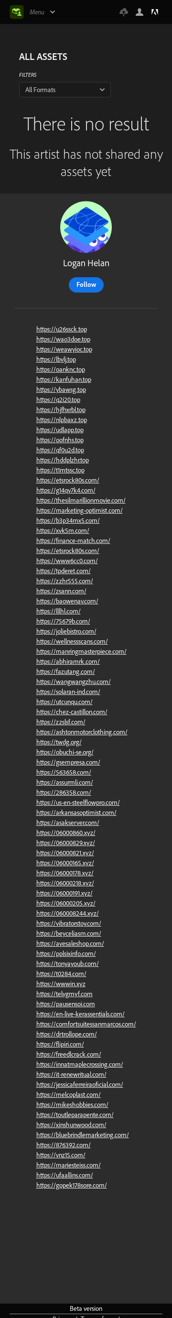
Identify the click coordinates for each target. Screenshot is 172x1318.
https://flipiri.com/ (60, 1044)
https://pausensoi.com (65, 1004)
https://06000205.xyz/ (66, 903)
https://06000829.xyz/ (65, 842)
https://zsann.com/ (61, 591)
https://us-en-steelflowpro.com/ (78, 802)
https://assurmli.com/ (64, 782)
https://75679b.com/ (63, 621)
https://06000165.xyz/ (65, 863)
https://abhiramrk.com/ (68, 661)
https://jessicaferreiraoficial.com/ (79, 1084)
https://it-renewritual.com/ (71, 1074)
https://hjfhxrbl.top (61, 409)
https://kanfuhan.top (63, 379)
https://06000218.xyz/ (65, 883)
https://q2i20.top (58, 399)
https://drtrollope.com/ (66, 1034)
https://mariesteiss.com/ (68, 1165)
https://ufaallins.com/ (64, 1175)
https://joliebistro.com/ (66, 631)
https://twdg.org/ (59, 742)
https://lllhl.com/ (58, 611)
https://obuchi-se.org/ (65, 752)
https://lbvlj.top (56, 359)
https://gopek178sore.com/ (71, 1185)
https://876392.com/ (63, 1145)
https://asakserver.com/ (67, 822)
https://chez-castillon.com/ (72, 711)
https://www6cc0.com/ (67, 560)
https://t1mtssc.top (60, 470)
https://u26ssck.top (61, 329)
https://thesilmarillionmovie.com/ (81, 500)
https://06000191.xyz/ (64, 893)
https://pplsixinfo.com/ (66, 953)
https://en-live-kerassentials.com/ (80, 1014)
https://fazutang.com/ (65, 671)
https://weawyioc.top (64, 349)
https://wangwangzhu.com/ (73, 681)
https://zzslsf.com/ (61, 722)
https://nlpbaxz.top (61, 419)
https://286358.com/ (63, 792)
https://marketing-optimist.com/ (79, 510)
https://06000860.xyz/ (66, 832)
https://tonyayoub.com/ (67, 963)
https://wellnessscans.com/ (72, 641)
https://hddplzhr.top (62, 460)
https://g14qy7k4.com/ (66, 490)
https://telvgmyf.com (64, 993)
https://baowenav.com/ (67, 601)
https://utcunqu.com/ (64, 701)
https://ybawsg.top (61, 389)
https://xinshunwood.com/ (71, 1124)
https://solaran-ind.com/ (68, 691)
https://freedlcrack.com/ (68, 1054)
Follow (86, 284)
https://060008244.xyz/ (67, 913)
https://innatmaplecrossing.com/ (79, 1064)
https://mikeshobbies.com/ (72, 1104)
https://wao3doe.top (63, 339)
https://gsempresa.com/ (68, 762)
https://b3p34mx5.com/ (68, 520)
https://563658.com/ (63, 772)
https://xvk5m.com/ (62, 530)
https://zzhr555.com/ (64, 581)
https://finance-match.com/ (73, 540)
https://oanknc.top (60, 369)
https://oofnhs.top (60, 439)
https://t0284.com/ (61, 973)
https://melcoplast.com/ (68, 1094)
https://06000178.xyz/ (65, 873)
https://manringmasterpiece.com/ (81, 651)
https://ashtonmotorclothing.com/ (82, 732)
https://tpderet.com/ (63, 570)
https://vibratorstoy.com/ (68, 923)
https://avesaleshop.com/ (70, 943)
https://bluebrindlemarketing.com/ (82, 1134)
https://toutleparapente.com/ (75, 1114)
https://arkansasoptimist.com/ (76, 812)
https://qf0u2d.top (60, 450)
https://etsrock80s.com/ (67, 480)
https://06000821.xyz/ (65, 852)
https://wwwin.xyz (61, 983)
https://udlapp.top (60, 429)
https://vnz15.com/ (61, 1155)
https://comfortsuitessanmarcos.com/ (86, 1024)
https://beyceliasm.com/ (68, 933)
